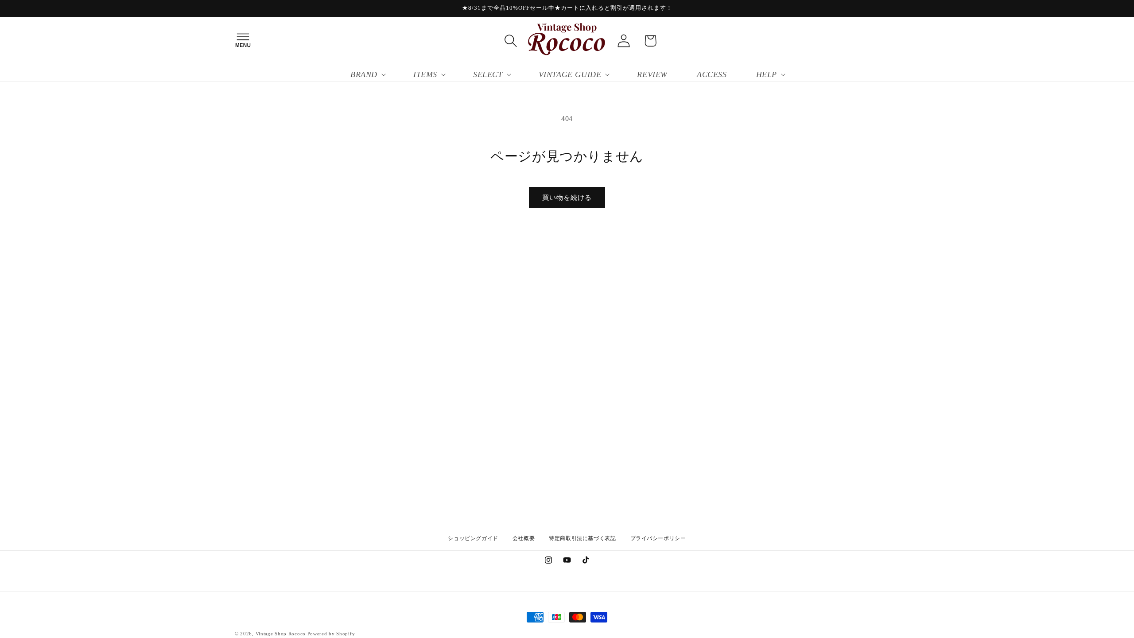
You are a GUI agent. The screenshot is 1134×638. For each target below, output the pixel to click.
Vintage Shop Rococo (281, 633)
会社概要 (524, 538)
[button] (242, 40)
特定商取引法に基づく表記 (582, 538)
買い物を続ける (567, 197)
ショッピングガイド (473, 538)
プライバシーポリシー (658, 538)
